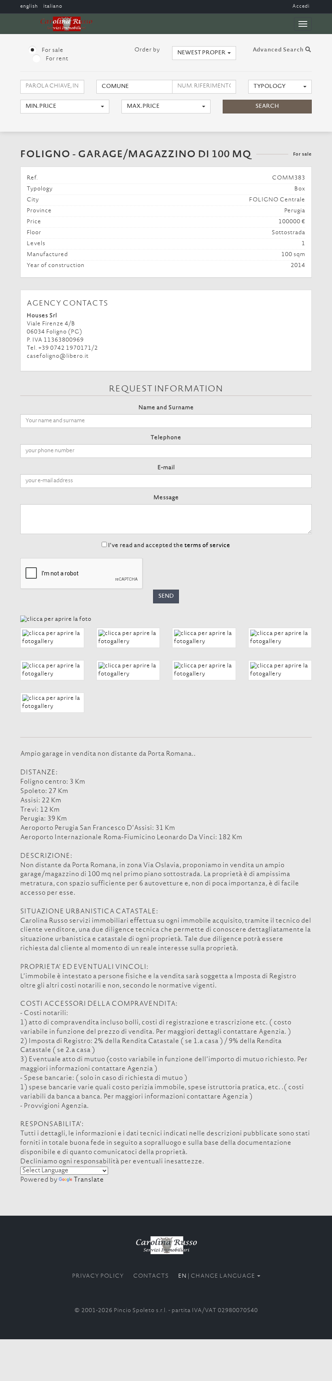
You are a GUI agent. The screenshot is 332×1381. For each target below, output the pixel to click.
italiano (52, 6)
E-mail (166, 468)
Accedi (301, 6)
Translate (89, 1180)
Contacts (151, 1276)
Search (267, 106)
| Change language (217, 1276)
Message (166, 498)
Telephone (166, 438)
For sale (52, 50)
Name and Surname (166, 408)
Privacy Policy (98, 1276)
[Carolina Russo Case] (166, 1245)
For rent (56, 59)
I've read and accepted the (169, 546)
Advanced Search (279, 50)
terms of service (207, 546)
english (29, 6)
